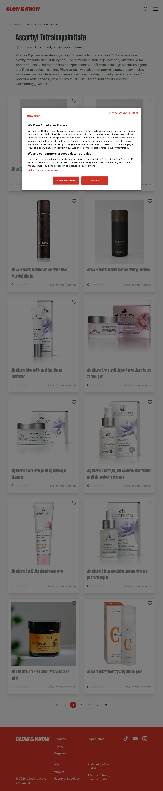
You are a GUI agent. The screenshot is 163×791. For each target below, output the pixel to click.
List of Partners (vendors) (43, 170)
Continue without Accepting (123, 113)
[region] (81, 149)
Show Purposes (65, 180)
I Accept (95, 180)
